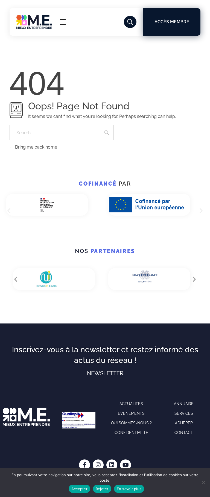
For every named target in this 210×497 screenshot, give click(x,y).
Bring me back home (35, 147)
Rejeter (102, 489)
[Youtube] (125, 464)
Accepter (79, 489)
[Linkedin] (111, 464)
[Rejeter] (203, 482)
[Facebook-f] (84, 464)
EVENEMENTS (131, 413)
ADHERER (184, 423)
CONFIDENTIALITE (131, 432)
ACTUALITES (131, 404)
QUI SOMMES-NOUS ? (131, 423)
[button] (8, 210)
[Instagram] (98, 464)
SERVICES (183, 413)
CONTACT (183, 432)
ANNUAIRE (184, 404)
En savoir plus (129, 489)
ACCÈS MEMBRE (171, 21)
